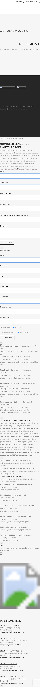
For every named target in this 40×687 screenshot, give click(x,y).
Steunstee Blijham (8, 664)
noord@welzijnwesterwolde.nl (11, 670)
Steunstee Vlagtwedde (11, 651)
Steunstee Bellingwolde (11, 677)
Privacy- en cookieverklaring (17, 109)
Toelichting (3, 226)
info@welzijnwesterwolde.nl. (13, 476)
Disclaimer (3, 109)
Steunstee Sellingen (9, 625)
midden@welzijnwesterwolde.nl (12, 632)
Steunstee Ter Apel (9, 638)
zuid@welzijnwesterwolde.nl (11, 645)
